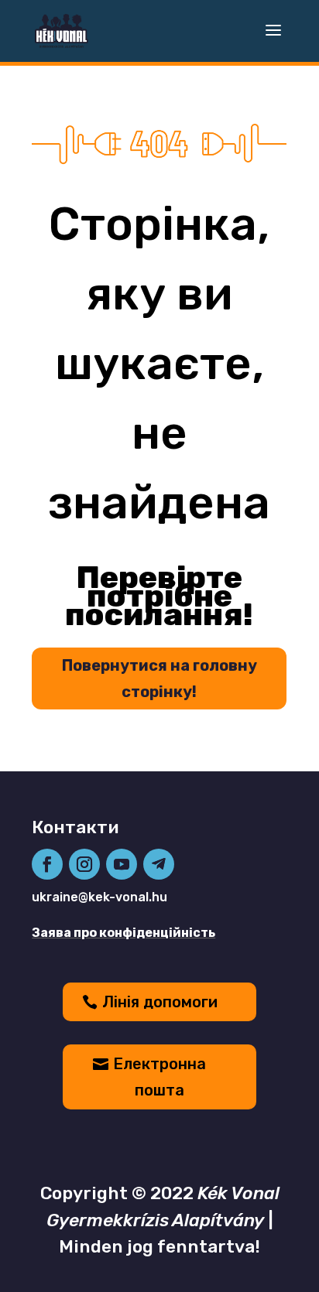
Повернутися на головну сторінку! (159, 678)
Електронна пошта (159, 1076)
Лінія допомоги (160, 1002)
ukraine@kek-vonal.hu (99, 897)
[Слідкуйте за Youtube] (121, 864)
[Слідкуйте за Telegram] (158, 864)
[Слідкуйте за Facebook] (47, 864)
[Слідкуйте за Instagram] (84, 864)
